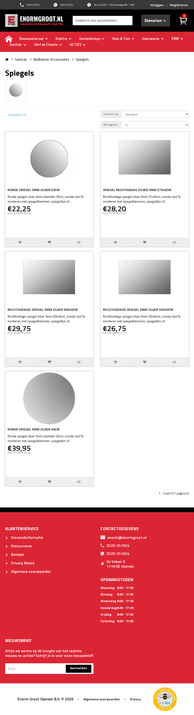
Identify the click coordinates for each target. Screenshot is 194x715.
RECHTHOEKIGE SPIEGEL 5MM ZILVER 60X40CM (43, 309)
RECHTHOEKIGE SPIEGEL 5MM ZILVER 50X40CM (138, 309)
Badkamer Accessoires (51, 59)
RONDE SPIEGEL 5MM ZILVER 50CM (34, 189)
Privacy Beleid (22, 563)
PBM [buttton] (176, 38)
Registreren (179, 4)
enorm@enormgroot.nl (126, 537)
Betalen (17, 554)
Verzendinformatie (26, 537)
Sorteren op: (111, 114)
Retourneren (21, 546)
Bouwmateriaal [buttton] (31, 38)
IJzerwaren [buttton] (151, 38)
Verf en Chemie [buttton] (46, 44)
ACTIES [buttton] (76, 44)
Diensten (154, 20)
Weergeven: (111, 124)
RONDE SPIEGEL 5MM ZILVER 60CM (34, 429)
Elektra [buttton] (62, 38)
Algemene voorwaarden (30, 571)
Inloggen (156, 4)
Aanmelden (78, 667)
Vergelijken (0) (17, 114)
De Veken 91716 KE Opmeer (120, 564)
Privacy (135, 699)
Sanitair (21, 59)
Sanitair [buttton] (16, 44)
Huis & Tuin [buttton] (121, 38)
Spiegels (82, 59)
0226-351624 (117, 545)
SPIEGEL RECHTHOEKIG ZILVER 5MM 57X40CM (137, 189)
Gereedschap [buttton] (90, 38)
